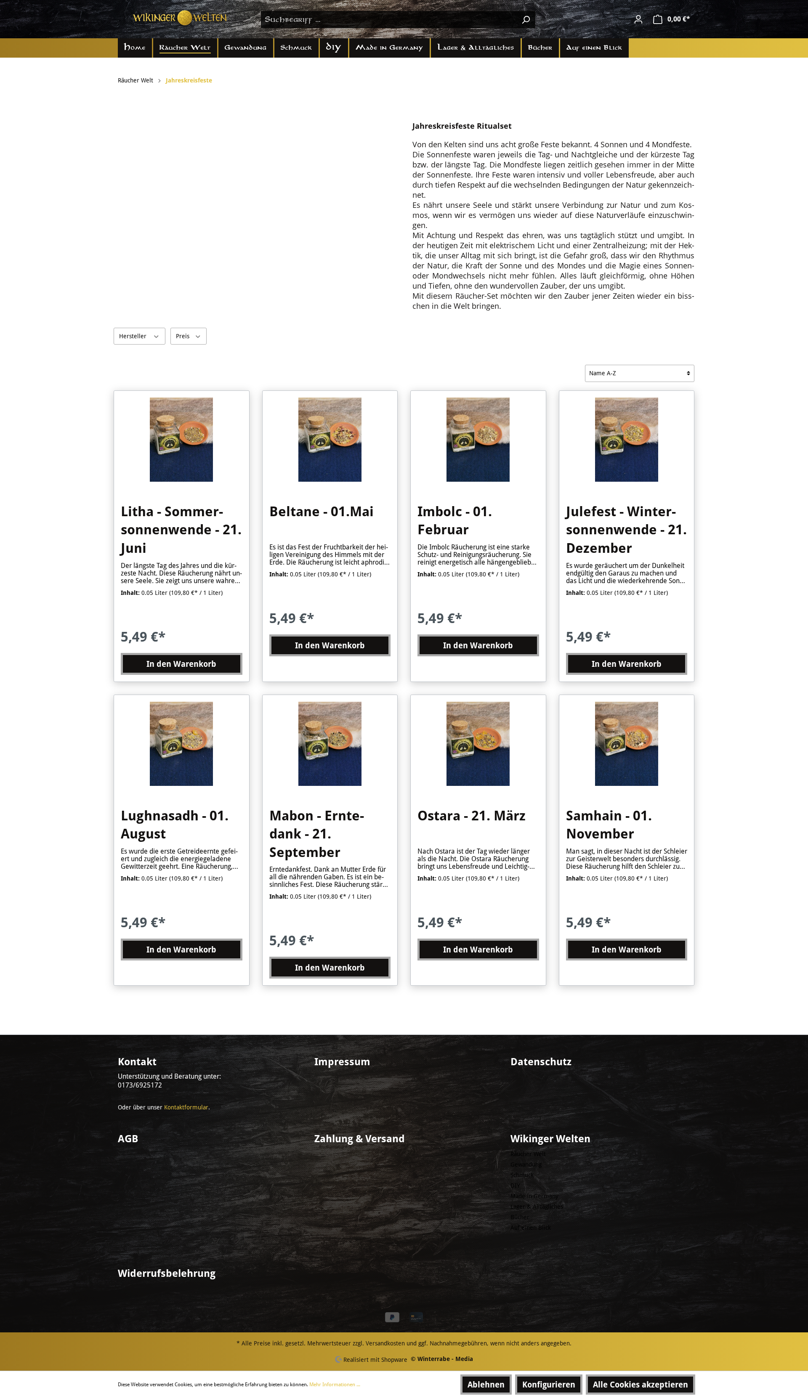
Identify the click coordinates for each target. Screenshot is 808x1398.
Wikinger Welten (550, 1139)
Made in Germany (534, 1196)
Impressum (342, 1062)
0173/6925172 (140, 1085)
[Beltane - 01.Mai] (330, 440)
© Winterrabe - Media (442, 1359)
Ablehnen (486, 1384)
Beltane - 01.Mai (321, 512)
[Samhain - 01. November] (627, 744)
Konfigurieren (548, 1384)
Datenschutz (540, 1062)
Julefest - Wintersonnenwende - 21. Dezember (626, 530)
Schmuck (522, 1175)
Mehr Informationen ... (334, 1384)
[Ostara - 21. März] (478, 744)
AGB (128, 1139)
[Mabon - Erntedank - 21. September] (330, 744)
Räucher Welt (528, 1154)
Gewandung (526, 1164)
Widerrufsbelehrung (166, 1273)
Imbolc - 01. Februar (454, 521)
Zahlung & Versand (359, 1139)
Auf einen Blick (530, 1227)
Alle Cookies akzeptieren (640, 1384)
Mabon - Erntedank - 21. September (316, 834)
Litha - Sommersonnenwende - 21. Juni (181, 530)
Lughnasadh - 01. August (175, 825)
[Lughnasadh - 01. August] (181, 744)
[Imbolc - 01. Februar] (478, 440)
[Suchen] (525, 19)
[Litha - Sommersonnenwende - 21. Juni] (181, 440)
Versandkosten (385, 1343)
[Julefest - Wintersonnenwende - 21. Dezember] (627, 440)
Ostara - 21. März (471, 816)
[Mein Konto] (638, 19)
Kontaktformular (186, 1107)
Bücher (519, 1217)
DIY (515, 1185)
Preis (183, 336)
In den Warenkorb (181, 663)
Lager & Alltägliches (536, 1206)
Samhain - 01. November (609, 825)
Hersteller (133, 336)
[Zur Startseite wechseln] (181, 18)
